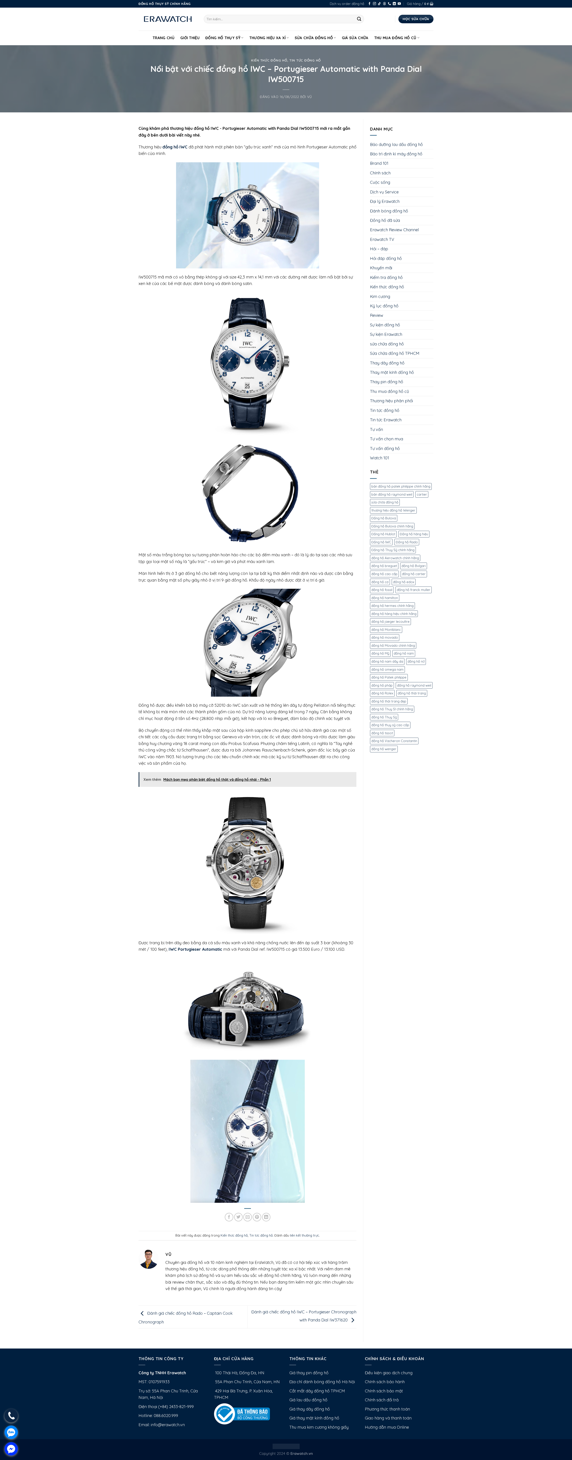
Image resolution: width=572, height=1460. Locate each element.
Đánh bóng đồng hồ (389, 211)
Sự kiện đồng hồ (385, 325)
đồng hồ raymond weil (414, 685)
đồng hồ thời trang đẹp (388, 701)
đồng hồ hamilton (384, 598)
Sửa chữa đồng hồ (314, 37)
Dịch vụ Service (384, 192)
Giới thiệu (190, 37)
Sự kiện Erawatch (386, 334)
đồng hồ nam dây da (387, 661)
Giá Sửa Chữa (355, 37)
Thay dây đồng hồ (387, 363)
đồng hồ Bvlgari (414, 566)
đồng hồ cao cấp (384, 574)
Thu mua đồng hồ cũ (395, 37)
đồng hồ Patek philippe (388, 677)
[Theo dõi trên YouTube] (399, 4)
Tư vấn (376, 429)
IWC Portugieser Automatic (195, 949)
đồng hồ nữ (416, 661)
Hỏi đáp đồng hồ (386, 258)
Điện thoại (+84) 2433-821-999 (166, 1406)
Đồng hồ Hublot (383, 534)
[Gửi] (359, 19)
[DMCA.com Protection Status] (286, 1445)
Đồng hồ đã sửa (385, 220)
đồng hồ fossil (381, 590)
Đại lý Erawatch (385, 201)
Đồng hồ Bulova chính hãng (392, 526)
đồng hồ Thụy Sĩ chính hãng (392, 709)
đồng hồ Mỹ (380, 653)
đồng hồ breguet (384, 566)
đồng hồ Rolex (382, 693)
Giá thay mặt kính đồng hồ (314, 1418)
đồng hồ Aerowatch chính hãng (395, 558)
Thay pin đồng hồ (386, 381)
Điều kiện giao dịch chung (388, 1372)
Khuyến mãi (381, 267)
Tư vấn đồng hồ (385, 448)
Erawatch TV (382, 239)
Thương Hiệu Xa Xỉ (267, 37)
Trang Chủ (164, 37)
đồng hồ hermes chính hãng (392, 606)
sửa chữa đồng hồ (387, 344)
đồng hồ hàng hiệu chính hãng (393, 614)
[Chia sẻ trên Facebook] (229, 1217)
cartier (422, 494)
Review (376, 315)
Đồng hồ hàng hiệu (414, 534)
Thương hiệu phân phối (391, 400)
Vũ (309, 97)
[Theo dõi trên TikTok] (379, 4)
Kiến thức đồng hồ (269, 60)
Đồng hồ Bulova (383, 518)
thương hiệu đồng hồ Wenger (393, 510)
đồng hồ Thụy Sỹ (384, 717)
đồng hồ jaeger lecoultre (390, 621)
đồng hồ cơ (380, 582)
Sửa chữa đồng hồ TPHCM (394, 353)
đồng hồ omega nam (387, 669)
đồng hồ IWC (174, 147)
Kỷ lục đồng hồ (384, 305)
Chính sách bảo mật (384, 1391)
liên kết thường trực (304, 1235)
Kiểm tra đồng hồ (386, 277)
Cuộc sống (380, 182)
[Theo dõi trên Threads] (384, 4)
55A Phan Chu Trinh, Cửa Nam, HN (247, 1381)
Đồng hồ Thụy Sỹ (222, 37)
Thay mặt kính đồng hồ (392, 372)
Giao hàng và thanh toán (388, 1418)
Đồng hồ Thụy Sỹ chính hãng (392, 550)
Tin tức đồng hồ (305, 60)
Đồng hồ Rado (407, 542)
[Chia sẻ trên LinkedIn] (266, 1217)
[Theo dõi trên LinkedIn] (394, 4)
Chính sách (380, 173)
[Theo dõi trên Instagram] (374, 4)
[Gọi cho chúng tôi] (389, 4)
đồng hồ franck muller (413, 590)
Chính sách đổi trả (382, 1399)
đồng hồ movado (384, 637)
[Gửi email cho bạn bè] (247, 1217)
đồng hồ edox (403, 582)
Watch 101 (379, 457)
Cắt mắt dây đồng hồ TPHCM (317, 1391)
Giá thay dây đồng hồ (309, 1409)
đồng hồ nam (404, 653)
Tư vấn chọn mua (386, 438)
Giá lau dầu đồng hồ (308, 1399)
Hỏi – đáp (379, 248)
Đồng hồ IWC (381, 542)
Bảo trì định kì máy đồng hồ (396, 153)
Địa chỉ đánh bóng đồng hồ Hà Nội (322, 1381)
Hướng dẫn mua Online (387, 1427)
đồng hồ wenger (383, 749)
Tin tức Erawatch (386, 419)
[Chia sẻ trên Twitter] (238, 1217)
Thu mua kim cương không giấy (319, 1427)
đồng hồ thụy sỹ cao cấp (390, 725)
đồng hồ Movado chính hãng (393, 645)
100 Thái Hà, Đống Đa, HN (239, 1372)
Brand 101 (379, 163)
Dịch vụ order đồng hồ (347, 4)
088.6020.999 (166, 1415)
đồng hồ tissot (382, 733)
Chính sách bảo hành (385, 1381)
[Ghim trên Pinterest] (257, 1217)
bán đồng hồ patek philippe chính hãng (400, 486)
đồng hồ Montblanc (386, 629)
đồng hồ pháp (382, 685)
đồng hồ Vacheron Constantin (394, 741)
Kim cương (380, 296)
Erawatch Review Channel (394, 229)
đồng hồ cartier (414, 574)
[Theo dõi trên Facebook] (369, 4)
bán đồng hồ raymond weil (391, 494)
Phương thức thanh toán (387, 1409)
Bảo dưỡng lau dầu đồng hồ (396, 144)
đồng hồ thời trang (412, 693)
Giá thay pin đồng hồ (308, 1372)
